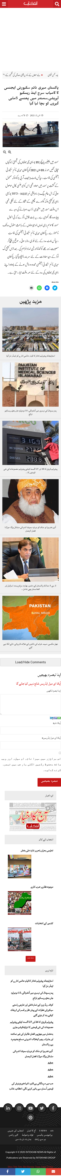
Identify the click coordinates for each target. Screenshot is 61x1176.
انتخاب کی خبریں (16, 1131)
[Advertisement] (30, 37)
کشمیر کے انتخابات (44, 923)
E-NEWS (43, 1131)
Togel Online (47, 1166)
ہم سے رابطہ (40, 1139)
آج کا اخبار (31, 1131)
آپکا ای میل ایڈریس (51, 737)
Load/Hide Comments (30, 662)
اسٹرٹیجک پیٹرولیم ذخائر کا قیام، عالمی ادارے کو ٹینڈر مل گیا (30, 356)
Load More (30, 958)
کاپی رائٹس (13, 1135)
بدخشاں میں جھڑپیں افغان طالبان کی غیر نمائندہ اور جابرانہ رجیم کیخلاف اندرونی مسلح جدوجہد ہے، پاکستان (32, 1039)
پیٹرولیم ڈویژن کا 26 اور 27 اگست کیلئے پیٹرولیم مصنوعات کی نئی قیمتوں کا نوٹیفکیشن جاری (31, 1024)
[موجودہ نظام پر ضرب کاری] (19, 904)
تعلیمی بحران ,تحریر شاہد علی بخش (37, 850)
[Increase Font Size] (9, 152)
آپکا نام (57, 723)
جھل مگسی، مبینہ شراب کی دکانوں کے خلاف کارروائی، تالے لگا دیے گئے (30, 646)
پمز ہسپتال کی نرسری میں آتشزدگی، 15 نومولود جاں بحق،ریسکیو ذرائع (30, 412)
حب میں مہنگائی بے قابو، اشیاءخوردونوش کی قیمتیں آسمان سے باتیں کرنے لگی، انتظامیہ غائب (31, 1086)
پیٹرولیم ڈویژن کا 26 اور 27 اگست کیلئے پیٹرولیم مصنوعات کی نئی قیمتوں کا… (30, 471)
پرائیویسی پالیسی (45, 1135)
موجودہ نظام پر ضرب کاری (42, 886)
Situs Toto (12, 1166)
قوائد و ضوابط (27, 1135)
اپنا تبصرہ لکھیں (54, 690)
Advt (50, 1063)
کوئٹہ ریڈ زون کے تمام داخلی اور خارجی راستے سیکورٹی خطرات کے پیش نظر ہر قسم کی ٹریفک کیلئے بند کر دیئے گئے (31, 1010)
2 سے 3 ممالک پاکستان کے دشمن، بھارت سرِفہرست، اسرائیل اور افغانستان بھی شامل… (30, 587)
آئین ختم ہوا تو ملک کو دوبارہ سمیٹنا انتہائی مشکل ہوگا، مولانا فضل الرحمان (30, 529)
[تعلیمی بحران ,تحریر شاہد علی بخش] (19, 867)
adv (52, 1131)
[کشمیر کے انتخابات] (19, 940)
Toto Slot (22, 1166)
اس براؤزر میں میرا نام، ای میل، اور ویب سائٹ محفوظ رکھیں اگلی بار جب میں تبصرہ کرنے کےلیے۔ (31, 764)
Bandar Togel (33, 1166)
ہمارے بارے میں (23, 1139)
